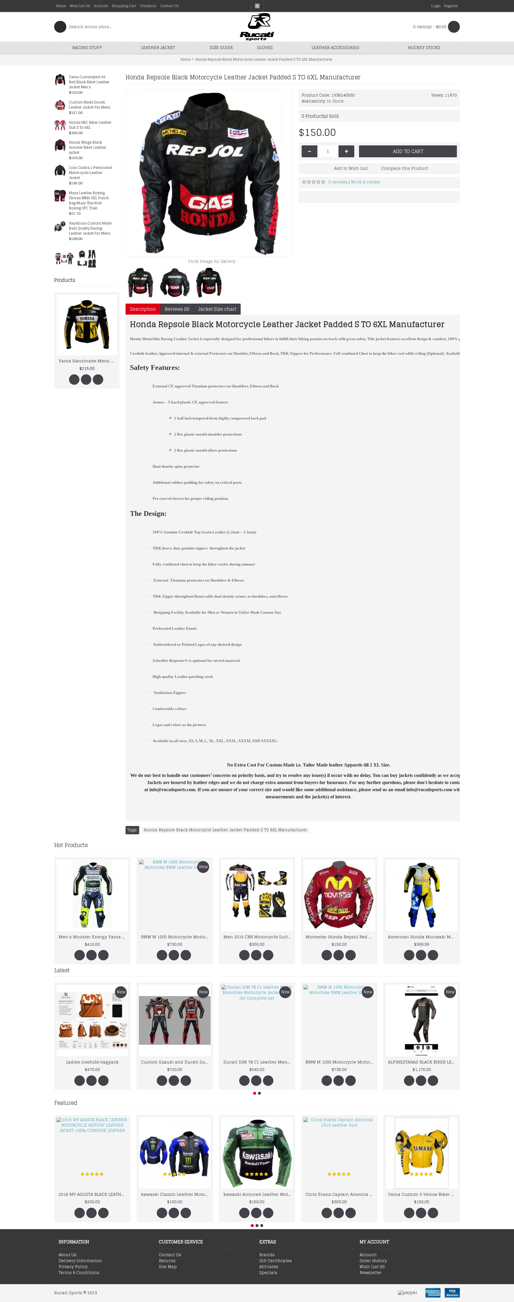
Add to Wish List (351, 168)
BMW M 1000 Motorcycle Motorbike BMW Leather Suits (340, 1062)
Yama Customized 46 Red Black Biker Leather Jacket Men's (89, 82)
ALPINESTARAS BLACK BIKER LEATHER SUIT (422, 1062)
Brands (267, 1255)
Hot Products (71, 845)
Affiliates (268, 1267)
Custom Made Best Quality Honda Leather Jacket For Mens (378, 936)
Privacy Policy (73, 1267)
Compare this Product (404, 168)
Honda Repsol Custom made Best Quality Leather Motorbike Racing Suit (461, 936)
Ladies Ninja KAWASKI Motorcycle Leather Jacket (214, 936)
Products (64, 280)
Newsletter (371, 1273)
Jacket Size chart (217, 309)
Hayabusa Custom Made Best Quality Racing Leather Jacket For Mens (90, 228)
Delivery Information (80, 1261)
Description (143, 309)
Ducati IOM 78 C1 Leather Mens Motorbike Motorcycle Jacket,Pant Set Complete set (258, 1062)
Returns (167, 1261)
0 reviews (337, 182)
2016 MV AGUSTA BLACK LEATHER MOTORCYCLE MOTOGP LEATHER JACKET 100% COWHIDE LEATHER (93, 1194)
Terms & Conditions (79, 1273)
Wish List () (372, 1267)
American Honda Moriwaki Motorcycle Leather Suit (132, 936)
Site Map (168, 1267)
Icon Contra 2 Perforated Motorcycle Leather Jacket (90, 173)
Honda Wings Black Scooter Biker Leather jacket (87, 148)
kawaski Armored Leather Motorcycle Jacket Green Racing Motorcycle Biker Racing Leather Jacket (258, 1194)
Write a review (365, 182)
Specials (268, 1273)
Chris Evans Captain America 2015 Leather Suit (340, 1194)
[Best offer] (64, 258)
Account (368, 1255)
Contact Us (170, 1255)
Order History (373, 1261)
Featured (65, 1103)
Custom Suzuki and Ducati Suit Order (176, 1062)
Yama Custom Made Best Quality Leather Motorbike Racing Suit (94, 361)
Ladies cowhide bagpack (92, 1062)
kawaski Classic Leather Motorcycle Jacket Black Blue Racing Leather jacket (176, 1194)
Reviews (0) (177, 309)
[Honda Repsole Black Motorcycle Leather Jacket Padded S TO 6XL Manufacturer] (209, 173)
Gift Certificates (275, 1261)
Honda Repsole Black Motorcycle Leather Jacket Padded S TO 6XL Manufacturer (225, 830)
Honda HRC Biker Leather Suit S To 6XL (90, 125)
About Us (67, 1255)
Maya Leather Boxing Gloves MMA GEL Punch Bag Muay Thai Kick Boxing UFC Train (89, 200)
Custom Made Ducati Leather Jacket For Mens (89, 105)
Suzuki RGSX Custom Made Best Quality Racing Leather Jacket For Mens (296, 936)
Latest (62, 970)
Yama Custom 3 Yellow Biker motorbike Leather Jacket (422, 1194)
